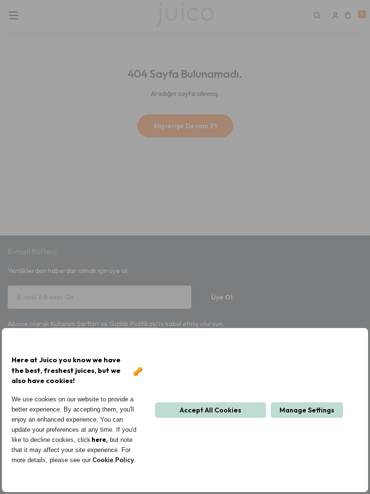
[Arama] (317, 15)
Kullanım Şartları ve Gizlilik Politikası (104, 323)
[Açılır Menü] (16, 15)
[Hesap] (335, 15)
